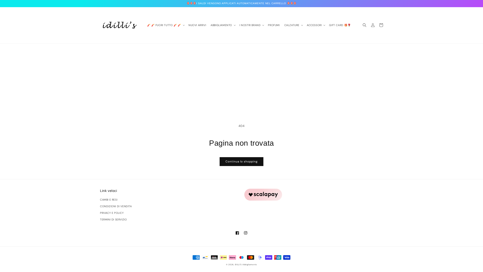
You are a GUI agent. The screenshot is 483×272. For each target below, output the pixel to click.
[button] (364, 25)
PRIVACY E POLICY (112, 213)
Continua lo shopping (241, 161)
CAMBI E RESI (108, 199)
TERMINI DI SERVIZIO (113, 219)
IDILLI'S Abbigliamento (246, 264)
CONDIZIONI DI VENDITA (116, 206)
